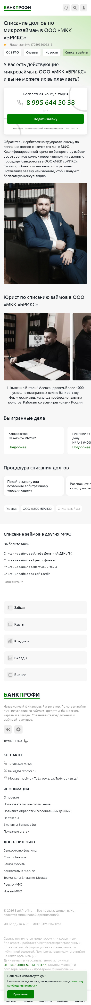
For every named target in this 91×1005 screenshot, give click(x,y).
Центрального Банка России (25, 964)
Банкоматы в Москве (19, 870)
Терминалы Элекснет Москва (25, 877)
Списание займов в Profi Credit (27, 573)
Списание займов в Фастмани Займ (30, 567)
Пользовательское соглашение (27, 804)
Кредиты (21, 641)
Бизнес (20, 675)
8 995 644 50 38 (50, 102)
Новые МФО (13, 891)
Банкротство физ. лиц (20, 850)
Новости (51, 52)
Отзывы (32, 52)
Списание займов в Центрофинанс (30, 560)
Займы (19, 608)
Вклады (20, 658)
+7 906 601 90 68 (20, 763)
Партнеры (11, 817)
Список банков (15, 857)
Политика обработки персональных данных (37, 811)
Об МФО (12, 52)
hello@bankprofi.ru (21, 771)
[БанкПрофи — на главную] (20, 8)
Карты (19, 624)
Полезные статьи (16, 831)
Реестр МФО (13, 884)
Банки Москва (14, 864)
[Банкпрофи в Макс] (18, 729)
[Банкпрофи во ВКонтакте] (8, 729)
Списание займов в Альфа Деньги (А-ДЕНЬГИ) (38, 553)
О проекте (11, 797)
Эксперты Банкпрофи (20, 824)
